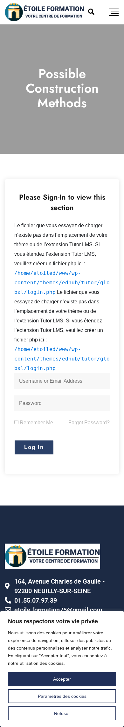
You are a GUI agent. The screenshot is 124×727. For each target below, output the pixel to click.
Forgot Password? (89, 422)
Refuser (62, 713)
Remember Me (35, 422)
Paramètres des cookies (62, 696)
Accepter (62, 679)
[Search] (91, 11)
